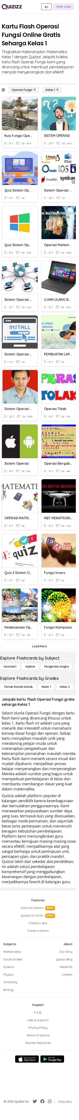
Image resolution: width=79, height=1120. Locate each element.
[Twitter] (35, 1101)
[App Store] (27, 1059)
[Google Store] (52, 1059)
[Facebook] (42, 1101)
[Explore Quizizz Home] (12, 6)
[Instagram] (50, 1101)
